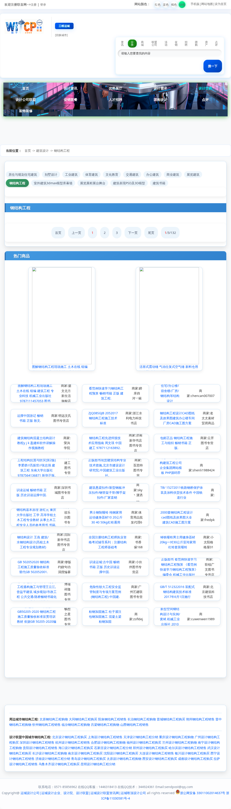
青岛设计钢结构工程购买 (88, 758)
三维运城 (64, 26)
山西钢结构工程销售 (134, 724)
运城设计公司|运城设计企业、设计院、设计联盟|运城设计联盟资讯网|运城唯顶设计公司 (83, 793)
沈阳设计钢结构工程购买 (121, 753)
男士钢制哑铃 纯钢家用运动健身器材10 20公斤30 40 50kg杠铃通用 (105, 517)
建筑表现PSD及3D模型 (129, 183)
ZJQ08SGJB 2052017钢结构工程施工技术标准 (103, 418)
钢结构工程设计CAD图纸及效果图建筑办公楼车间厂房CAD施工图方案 (177, 418)
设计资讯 (70, 88)
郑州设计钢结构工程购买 (150, 748)
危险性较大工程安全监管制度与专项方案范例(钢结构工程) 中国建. (105, 592)
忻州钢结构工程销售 (46, 724)
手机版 (195, 4)
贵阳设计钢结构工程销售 (40, 748)
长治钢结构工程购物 (141, 719)
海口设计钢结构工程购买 (75, 748)
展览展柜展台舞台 (92, 183)
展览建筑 (193, 174)
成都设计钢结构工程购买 (195, 758)
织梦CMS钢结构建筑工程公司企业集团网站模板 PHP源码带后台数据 (171, 467)
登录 (43, 4)
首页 (25, 88)
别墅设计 (51, 174)
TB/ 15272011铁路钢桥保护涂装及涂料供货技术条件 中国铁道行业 (181, 492)
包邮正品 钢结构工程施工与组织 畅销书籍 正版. (176, 443)
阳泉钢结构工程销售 (112, 719)
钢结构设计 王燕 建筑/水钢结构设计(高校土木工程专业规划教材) (33, 542)
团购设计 (160, 99)
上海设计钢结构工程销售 (105, 737)
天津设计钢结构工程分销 (140, 737)
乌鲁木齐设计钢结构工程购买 (59, 764)
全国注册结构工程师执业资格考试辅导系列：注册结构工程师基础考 (108, 542)
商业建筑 (172, 174)
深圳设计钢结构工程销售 (37, 742)
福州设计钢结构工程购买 (144, 742)
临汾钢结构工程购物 (76, 724)
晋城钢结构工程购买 (171, 719)
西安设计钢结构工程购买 (159, 758)
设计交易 (205, 88)
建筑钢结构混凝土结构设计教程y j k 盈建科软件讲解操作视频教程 (36, 443)
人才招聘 (115, 99)
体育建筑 (91, 174)
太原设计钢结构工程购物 (124, 758)
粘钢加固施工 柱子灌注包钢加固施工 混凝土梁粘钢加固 (105, 616)
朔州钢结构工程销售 (200, 719)
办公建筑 (152, 174)
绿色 (182, 4)
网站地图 (207, 4)
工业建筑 (71, 174)
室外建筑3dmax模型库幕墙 (53, 183)
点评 (205, 99)
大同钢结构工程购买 (83, 719)
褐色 (174, 4)
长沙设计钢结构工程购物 (49, 753)
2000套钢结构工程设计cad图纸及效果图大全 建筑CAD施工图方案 (176, 517)
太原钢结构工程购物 (53, 719)
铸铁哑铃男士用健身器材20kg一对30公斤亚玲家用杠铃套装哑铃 (178, 542)
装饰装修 (25, 110)
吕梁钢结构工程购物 (105, 724)
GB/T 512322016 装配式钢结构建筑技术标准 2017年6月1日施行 (177, 592)
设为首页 (220, 4)
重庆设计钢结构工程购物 (176, 737)
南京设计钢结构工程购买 (85, 753)
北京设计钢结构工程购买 (69, 737)
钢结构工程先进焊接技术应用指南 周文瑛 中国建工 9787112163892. (105, 443)
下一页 (133, 232)
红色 (158, 4)
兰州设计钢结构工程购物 (179, 742)
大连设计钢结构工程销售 (156, 753)
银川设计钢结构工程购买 (192, 753)
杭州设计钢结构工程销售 (72, 742)
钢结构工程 (62, 150)
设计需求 (160, 88)
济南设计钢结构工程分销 (52, 758)
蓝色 (166, 4)
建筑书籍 (159, 183)
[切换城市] (61, 35)
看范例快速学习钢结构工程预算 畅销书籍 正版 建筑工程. (106, 393)
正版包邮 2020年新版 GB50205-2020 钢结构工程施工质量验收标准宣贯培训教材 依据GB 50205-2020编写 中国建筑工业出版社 (36, 616)
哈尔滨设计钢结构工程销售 (187, 748)
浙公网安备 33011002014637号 (202, 793)
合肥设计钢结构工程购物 (108, 742)
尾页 (151, 232)
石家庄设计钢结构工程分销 (113, 748)
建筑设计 (42, 150)
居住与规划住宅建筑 (23, 174)
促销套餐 (70, 99)
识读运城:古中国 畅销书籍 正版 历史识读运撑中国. (104, 567)
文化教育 (112, 174)
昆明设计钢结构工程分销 (98, 764)
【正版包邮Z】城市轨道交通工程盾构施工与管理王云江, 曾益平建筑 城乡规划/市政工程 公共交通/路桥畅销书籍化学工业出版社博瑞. (37, 591)
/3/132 (170, 232)
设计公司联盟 (26, 99)
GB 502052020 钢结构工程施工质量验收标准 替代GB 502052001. (33, 567)
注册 (34, 4)
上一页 (76, 232)
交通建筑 (132, 174)
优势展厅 (115, 88)
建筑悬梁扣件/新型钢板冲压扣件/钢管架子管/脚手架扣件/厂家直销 (107, 492)
